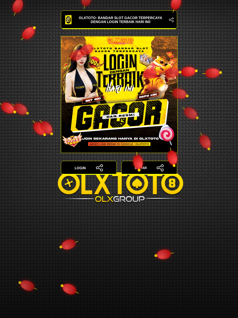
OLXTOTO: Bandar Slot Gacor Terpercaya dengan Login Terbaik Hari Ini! (120, 20)
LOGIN (80, 168)
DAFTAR (141, 168)
